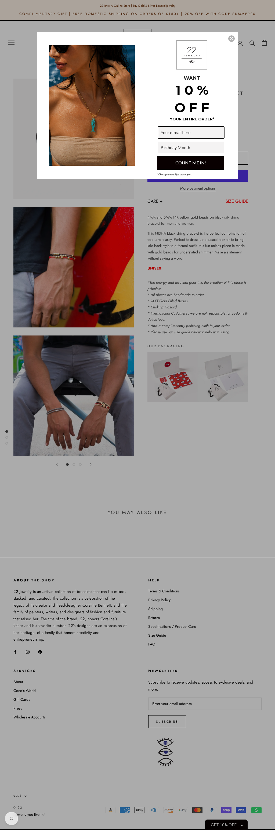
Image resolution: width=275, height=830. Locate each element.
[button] (231, 38)
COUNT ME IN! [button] (190, 162)
